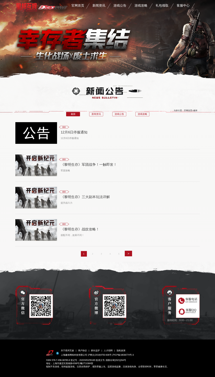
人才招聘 (108, 350)
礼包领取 (162, 5)
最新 (73, 114)
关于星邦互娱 (67, 350)
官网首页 (77, 5)
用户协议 (82, 350)
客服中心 (183, 5)
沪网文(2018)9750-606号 (100, 355)
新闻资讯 (98, 5)
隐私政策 (121, 350)
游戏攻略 (141, 5)
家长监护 (95, 350)
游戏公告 (119, 5)
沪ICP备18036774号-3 (123, 355)
